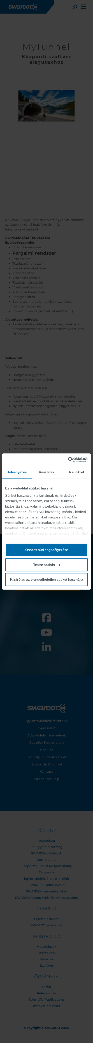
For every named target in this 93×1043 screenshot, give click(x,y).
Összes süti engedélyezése (46, 550)
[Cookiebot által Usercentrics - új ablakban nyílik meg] (68, 460)
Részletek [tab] (46, 472)
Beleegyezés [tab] (17, 472)
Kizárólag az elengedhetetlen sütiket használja (46, 579)
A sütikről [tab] (76, 472)
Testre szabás (44, 564)
